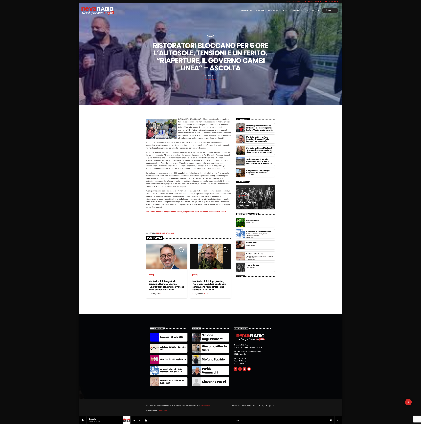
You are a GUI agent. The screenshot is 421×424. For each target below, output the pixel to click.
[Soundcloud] (332, 1)
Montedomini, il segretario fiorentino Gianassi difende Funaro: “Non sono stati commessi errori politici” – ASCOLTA (166, 285)
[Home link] (93, 10)
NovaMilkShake (252, 220)
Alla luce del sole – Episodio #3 (173, 348)
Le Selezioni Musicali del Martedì (258, 232)
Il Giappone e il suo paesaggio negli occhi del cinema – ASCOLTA (258, 172)
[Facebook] (338, 1)
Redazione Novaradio (165, 233)
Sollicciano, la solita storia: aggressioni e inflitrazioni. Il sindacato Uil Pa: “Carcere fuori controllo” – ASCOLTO (259, 162)
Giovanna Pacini (214, 382)
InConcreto (162, 410)
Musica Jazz (244, 196)
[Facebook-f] (240, 369)
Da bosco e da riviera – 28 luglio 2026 (172, 381)
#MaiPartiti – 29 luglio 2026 (173, 359)
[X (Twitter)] (329, 1)
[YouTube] (326, 1)
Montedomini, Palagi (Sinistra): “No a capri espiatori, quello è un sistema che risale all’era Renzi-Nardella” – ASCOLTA (209, 285)
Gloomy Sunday (247, 202)
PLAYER (330, 10)
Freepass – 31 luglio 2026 (171, 337)
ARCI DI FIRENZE (205, 405)
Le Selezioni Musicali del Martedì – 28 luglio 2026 (171, 370)
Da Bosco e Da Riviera (254, 254)
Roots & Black (251, 243)
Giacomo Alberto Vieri (214, 348)
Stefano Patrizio (213, 359)
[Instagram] (335, 1)
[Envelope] (249, 369)
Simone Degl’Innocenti (212, 337)
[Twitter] (244, 369)
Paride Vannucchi (210, 371)
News (210, 36)
